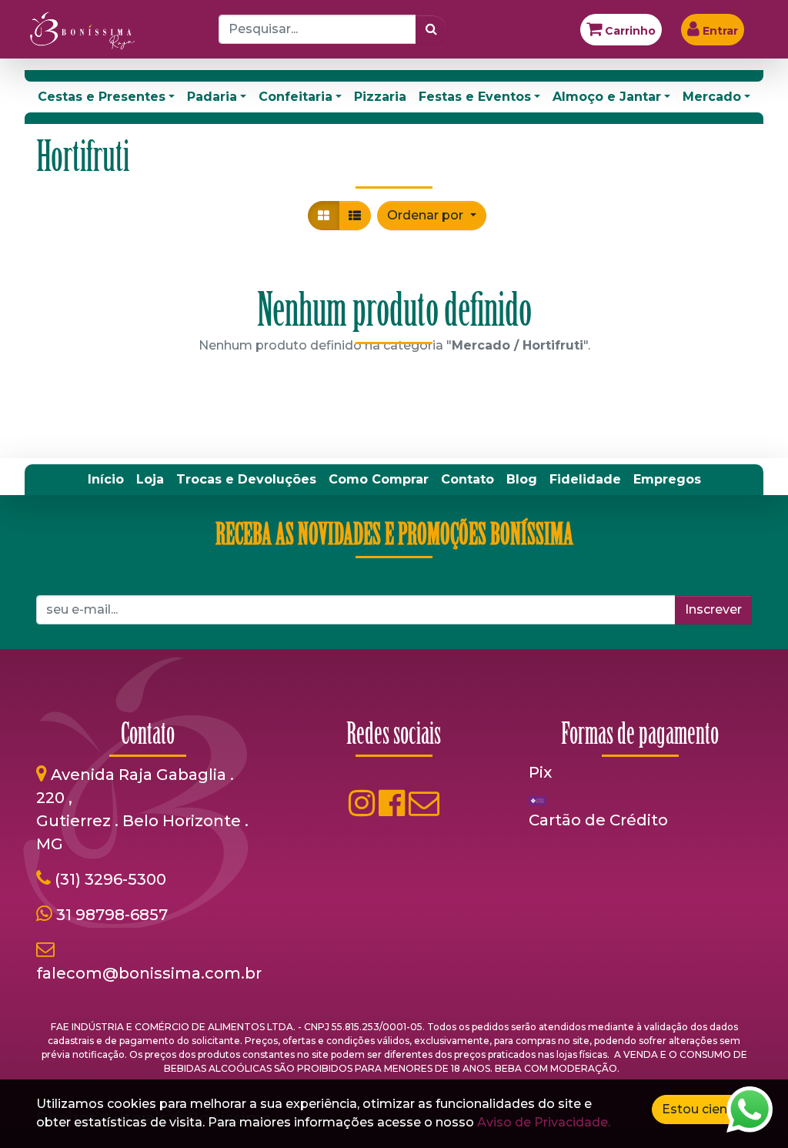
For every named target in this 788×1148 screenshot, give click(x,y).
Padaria (212, 96)
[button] (431, 215)
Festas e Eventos (475, 96)
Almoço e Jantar (607, 96)
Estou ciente (701, 1109)
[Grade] (323, 215)
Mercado (712, 96)
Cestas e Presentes (101, 96)
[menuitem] (106, 479)
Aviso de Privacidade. (543, 1122)
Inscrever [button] (713, 609)
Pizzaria (380, 96)
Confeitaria (295, 96)
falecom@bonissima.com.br (149, 973)
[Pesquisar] (431, 29)
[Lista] (355, 215)
